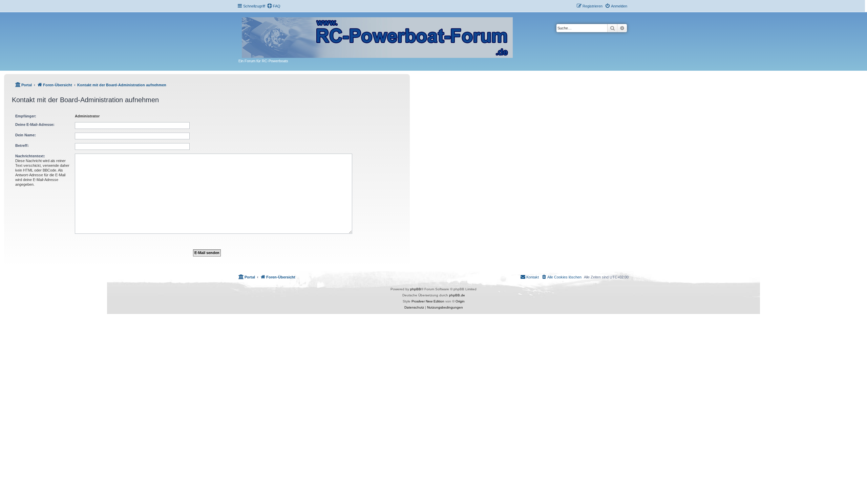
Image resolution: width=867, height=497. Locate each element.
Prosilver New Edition (427, 301)
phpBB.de (457, 295)
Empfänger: (25, 116)
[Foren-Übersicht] (377, 36)
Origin (460, 301)
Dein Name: (25, 135)
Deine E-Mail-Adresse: (35, 124)
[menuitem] (273, 6)
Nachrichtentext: (30, 156)
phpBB (415, 289)
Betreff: (22, 145)
